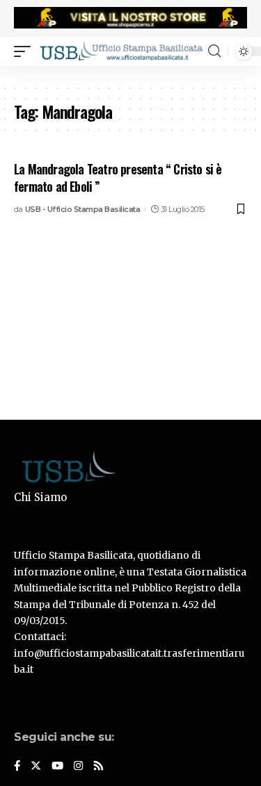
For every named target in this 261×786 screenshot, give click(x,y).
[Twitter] (36, 766)
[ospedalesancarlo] (130, 75)
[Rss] (98, 766)
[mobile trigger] (26, 51)
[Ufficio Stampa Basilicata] (121, 51)
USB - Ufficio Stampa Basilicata (83, 209)
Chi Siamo (40, 497)
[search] (214, 51)
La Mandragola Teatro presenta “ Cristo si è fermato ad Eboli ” (118, 177)
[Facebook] (17, 766)
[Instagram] (78, 766)
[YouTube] (57, 766)
